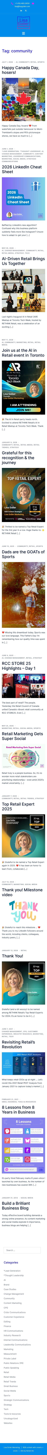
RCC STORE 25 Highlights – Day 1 (18, 666)
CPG (25, 1031)
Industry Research (22, 1034)
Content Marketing (13, 1303)
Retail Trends (27, 798)
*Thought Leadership (30, 151)
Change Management (12, 154)
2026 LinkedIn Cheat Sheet (22, 169)
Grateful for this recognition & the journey (18, 457)
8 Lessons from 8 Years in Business (18, 1110)
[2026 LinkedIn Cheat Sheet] (23, 198)
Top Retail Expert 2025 (18, 806)
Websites (8, 1423)
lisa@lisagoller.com (22, 6)
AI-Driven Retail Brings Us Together (23, 261)
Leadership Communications (26, 156)
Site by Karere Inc (27, 1451)
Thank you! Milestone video (22, 892)
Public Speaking (11, 1367)
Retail (33, 62)
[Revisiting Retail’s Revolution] (23, 1063)
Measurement (10, 1354)
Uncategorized (11, 1418)
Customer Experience (14, 1317)
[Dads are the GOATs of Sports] (23, 594)
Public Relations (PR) (13, 1363)
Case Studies (10, 1289)
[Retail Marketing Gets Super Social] (23, 756)
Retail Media (8, 253)
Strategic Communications (16, 1400)
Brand (6, 1284)
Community (24, 62)
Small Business (9, 1102)
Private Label (10, 1358)
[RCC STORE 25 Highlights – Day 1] (23, 685)
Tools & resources (27, 1102)
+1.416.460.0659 (22, 3)
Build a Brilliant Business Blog (16, 1206)
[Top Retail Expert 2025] (23, 835)
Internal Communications (15, 1340)
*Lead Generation (10, 151)
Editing (7, 1321)
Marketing (7, 159)
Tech (27, 253)
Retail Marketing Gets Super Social (22, 736)
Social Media (19, 159)
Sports (41, 62)
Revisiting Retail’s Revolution (18, 1044)
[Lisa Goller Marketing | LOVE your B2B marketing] (23, 22)
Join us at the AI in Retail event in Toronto (23, 353)
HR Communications (13, 1331)
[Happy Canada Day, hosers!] (23, 99)
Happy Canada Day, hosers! (20, 70)
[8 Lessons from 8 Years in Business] (23, 1145)
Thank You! (12, 956)
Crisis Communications (15, 1312)
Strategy (19, 253)
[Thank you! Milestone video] (23, 911)
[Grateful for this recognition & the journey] (23, 494)
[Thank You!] (23, 983)
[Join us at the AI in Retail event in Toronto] (23, 387)
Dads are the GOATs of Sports (23, 554)
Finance (7, 1326)
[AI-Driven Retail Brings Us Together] (23, 290)
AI (17, 62)
